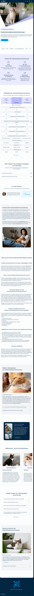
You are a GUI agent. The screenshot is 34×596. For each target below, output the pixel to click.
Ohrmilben (14, 278)
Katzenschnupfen (8, 278)
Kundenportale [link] (17, 437)
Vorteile (7, 48)
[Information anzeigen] (24, 107)
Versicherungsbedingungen (19, 48)
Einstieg (3, 48)
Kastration (12, 559)
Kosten (26, 48)
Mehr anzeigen (16, 155)
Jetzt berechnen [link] (4, 40)
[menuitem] (25, 1)
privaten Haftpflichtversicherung (18, 223)
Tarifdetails (11, 48)
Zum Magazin (6, 562)
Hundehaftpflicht (22, 221)
